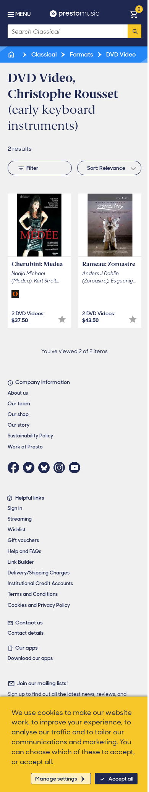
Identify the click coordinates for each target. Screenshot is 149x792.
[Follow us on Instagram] (61, 467)
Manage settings (56, 778)
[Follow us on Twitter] (30, 467)
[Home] (12, 54)
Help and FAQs (24, 551)
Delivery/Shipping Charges (39, 572)
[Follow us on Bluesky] (45, 467)
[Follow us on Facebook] (15, 467)
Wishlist (17, 529)
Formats (81, 54)
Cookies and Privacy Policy (39, 605)
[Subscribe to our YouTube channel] (76, 467)
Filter (32, 168)
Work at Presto (25, 447)
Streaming (20, 519)
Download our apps (30, 658)
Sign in (15, 508)
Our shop (18, 414)
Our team (19, 403)
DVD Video (120, 54)
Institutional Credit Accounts (40, 583)
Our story (18, 425)
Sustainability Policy (30, 435)
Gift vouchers (23, 540)
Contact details (26, 633)
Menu (23, 14)
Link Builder (21, 562)
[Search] (134, 31)
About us (18, 393)
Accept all (121, 778)
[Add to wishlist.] (62, 319)
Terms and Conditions (33, 594)
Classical (43, 54)
